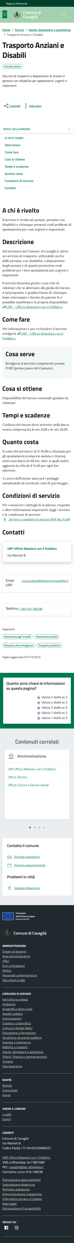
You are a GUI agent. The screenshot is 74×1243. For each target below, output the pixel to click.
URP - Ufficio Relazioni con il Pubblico (34, 307)
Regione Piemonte (16, 3)
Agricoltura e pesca (15, 999)
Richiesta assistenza (16, 1189)
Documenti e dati (13, 980)
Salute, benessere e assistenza (22, 1051)
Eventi (6, 1119)
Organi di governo (14, 951)
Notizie (7, 1085)
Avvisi (6, 1095)
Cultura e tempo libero (17, 1028)
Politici (6, 970)
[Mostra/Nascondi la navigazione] (4, 14)
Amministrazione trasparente (22, 1194)
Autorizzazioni (12, 1018)
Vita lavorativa (12, 1066)
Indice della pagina (16, 129)
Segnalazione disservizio (18, 1184)
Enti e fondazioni (13, 965)
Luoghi (6, 1114)
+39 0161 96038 (30, 608)
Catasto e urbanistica (16, 1023)
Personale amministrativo (19, 975)
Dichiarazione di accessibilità (21, 1208)
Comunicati (10, 1090)
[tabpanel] (37, 787)
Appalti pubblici (12, 1013)
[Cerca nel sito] (63, 14)
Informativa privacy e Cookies (22, 1198)
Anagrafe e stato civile (17, 1009)
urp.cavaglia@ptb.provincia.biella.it (45, 580)
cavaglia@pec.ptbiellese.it (26, 1167)
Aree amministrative (16, 956)
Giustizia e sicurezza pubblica (21, 1037)
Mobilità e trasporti (15, 1047)
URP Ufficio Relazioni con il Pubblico (32, 548)
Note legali (9, 1203)
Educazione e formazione (19, 1032)
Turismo (7, 1061)
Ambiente (8, 1004)
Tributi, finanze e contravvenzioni (24, 1056)
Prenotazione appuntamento (21, 1179)
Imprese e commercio (16, 1042)
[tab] (30, 827)
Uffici (5, 961)
